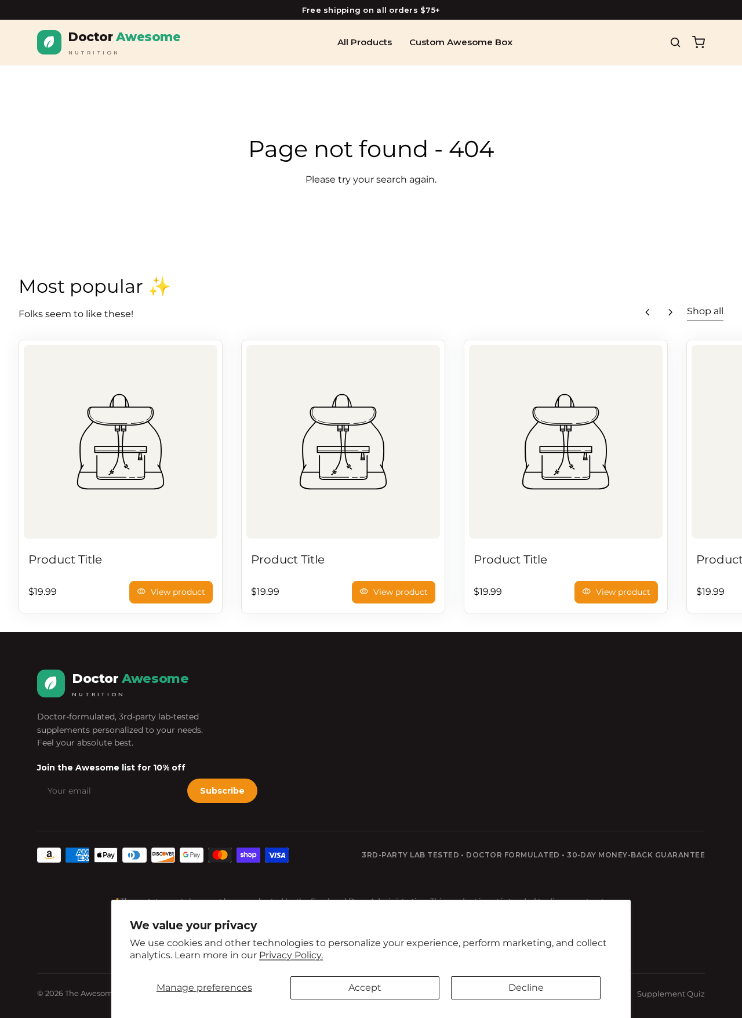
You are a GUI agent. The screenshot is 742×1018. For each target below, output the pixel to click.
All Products (364, 42)
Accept (364, 987)
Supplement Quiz (671, 993)
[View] (120, 442)
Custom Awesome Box (460, 42)
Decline (526, 987)
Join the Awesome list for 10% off (111, 767)
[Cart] (698, 42)
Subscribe (222, 791)
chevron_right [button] (671, 312)
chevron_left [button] (647, 312)
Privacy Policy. (291, 955)
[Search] (675, 42)
